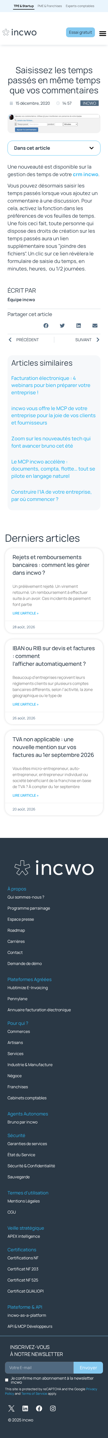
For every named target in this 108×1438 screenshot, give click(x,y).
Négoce (15, 1075)
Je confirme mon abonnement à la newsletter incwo (52, 1380)
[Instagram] (52, 1408)
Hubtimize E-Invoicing (28, 987)
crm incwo (85, 174)
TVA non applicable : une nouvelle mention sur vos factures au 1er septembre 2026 (53, 747)
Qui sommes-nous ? (26, 897)
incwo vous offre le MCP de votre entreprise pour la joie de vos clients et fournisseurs (53, 415)
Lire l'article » (26, 613)
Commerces (19, 1031)
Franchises (18, 1087)
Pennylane (17, 998)
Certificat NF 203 (23, 1269)
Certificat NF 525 (23, 1280)
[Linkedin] (25, 1408)
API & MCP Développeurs (30, 1326)
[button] (91, 148)
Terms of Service (34, 1393)
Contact (15, 952)
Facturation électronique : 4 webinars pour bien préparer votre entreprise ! (50, 385)
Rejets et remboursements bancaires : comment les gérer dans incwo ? (51, 564)
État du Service (21, 1154)
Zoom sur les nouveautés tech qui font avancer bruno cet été (51, 442)
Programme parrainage (29, 908)
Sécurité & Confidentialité (31, 1166)
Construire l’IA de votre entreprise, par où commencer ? (51, 495)
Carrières (16, 941)
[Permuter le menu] (102, 33)
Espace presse (21, 919)
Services (15, 1053)
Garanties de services (27, 1143)
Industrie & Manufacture (30, 1064)
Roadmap (16, 930)
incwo (89, 103)
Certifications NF (23, 1258)
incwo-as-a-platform (27, 1315)
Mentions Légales (24, 1201)
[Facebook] (39, 1408)
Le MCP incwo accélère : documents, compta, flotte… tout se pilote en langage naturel (53, 468)
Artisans (15, 1042)
